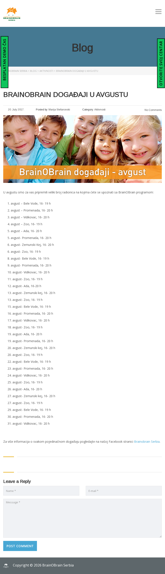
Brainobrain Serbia (147, 441)
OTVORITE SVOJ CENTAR (161, 63)
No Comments (153, 110)
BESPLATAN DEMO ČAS (4, 60)
